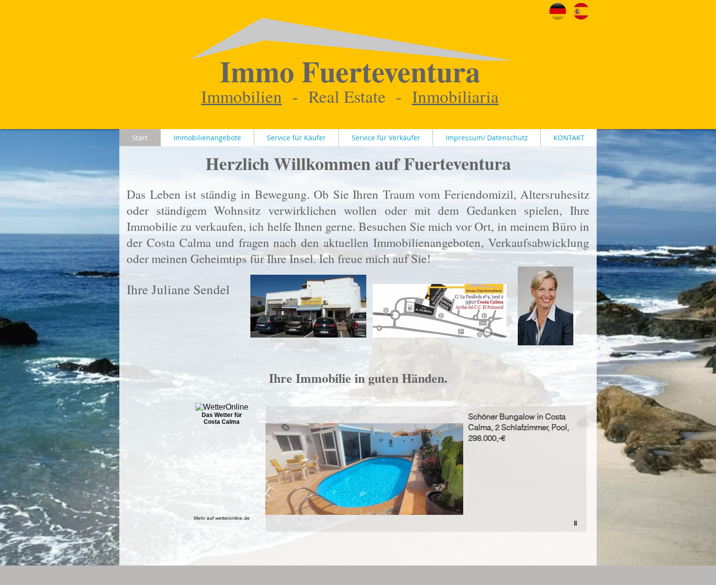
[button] (425, 469)
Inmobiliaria (455, 96)
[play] (577, 523)
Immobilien (241, 96)
